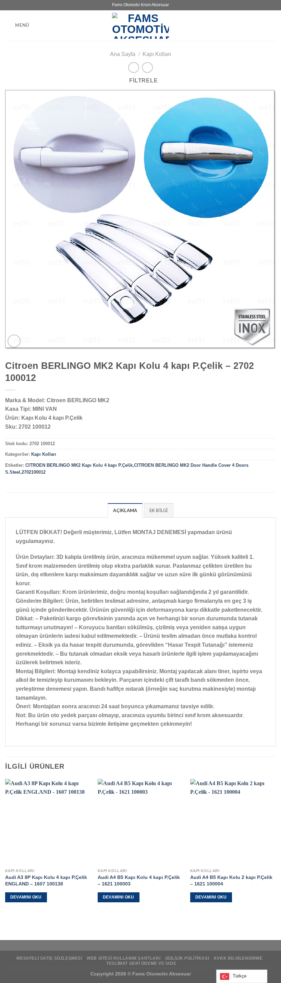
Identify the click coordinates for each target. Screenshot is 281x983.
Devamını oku (26, 897)
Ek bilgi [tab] (158, 511)
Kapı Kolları (157, 54)
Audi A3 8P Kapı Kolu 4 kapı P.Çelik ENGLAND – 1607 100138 (46, 880)
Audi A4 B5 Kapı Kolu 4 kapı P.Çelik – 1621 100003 (139, 880)
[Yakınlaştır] (14, 341)
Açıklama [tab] (125, 511)
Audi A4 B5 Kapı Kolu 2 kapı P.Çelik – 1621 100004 (231, 880)
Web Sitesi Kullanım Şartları (123, 958)
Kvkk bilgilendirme (238, 958)
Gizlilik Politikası (187, 958)
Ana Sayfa (122, 54)
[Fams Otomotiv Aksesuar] (140, 25)
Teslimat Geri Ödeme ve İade (141, 963)
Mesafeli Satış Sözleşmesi (49, 958)
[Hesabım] (272, 25)
